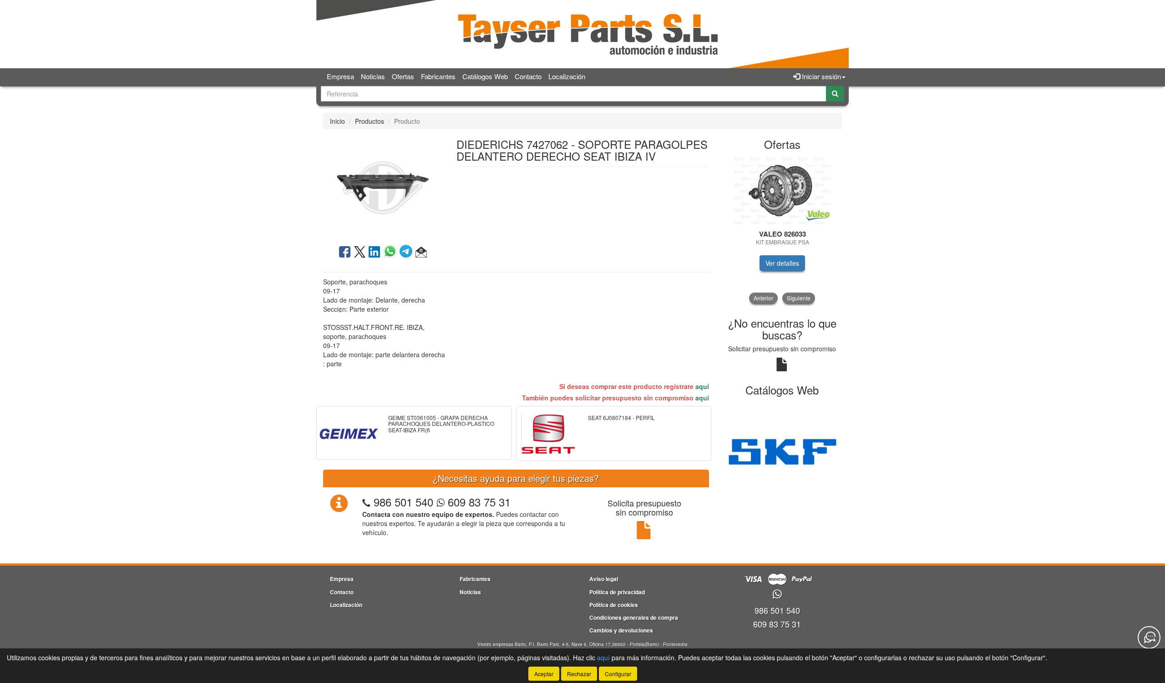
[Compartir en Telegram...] (407, 252)
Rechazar (579, 674)
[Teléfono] (366, 502)
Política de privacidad (617, 592)
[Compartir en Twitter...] (359, 252)
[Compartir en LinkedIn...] (374, 252)
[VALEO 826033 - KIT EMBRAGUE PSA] (782, 190)
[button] (421, 252)
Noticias (373, 76)
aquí (702, 386)
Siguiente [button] (798, 298)
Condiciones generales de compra (633, 617)
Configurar (618, 674)
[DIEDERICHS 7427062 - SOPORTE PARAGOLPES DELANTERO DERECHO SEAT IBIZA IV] (382, 186)
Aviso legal (603, 579)
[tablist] (782, 230)
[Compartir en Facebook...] (345, 252)
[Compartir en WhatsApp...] (392, 252)
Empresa (340, 76)
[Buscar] (835, 93)
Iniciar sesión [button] (820, 76)
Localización (566, 76)
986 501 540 (403, 502)
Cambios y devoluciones (621, 630)
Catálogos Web (485, 76)
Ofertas (403, 76)
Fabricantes (438, 76)
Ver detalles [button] (782, 263)
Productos (369, 121)
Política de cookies (613, 605)
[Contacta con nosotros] (1149, 637)
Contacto (528, 76)
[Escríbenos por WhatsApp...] (777, 594)
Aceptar (543, 674)
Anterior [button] (763, 298)
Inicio (337, 121)
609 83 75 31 (478, 502)
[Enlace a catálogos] (782, 450)
